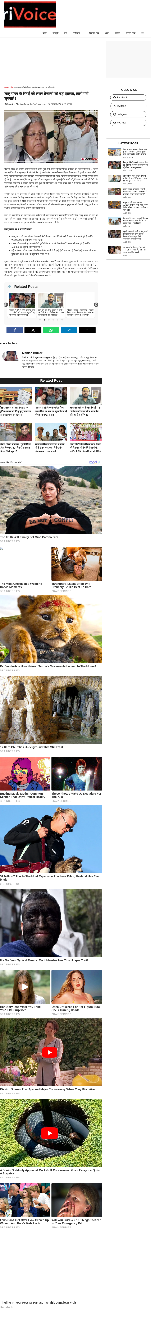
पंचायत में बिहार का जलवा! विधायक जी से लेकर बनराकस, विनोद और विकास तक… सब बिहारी (49, 447)
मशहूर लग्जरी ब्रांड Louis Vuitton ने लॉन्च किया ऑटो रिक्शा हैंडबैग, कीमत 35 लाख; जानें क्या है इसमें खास (135, 206)
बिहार (45, 33)
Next (96, 306)
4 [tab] (53, 319)
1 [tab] (39, 319)
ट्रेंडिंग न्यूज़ (131, 33)
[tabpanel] (22, 305)
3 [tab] (48, 319)
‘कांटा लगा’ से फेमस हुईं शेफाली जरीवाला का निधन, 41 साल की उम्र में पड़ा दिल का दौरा (134, 249)
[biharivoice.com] (30, 14)
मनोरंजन (76, 33)
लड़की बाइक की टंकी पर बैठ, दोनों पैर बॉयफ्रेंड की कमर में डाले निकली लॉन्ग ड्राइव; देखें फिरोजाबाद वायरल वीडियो (135, 235)
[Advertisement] (51, 61)
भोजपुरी (55, 33)
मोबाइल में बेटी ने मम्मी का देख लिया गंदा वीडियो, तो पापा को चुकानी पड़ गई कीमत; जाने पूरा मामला (51, 411)
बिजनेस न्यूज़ (94, 33)
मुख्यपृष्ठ (6, 87)
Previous (6, 305)
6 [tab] (62, 319)
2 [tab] (44, 319)
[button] (142, 33)
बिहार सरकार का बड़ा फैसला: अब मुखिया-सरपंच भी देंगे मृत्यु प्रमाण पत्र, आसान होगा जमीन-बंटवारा (16, 411)
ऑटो (107, 33)
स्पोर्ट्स (117, 33)
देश (65, 33)
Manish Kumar (32, 352)
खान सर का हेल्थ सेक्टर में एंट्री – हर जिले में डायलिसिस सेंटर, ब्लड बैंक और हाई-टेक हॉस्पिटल (85, 411)
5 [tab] (57, 319)
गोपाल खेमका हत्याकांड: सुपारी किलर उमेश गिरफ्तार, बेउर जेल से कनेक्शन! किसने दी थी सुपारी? (15, 447)
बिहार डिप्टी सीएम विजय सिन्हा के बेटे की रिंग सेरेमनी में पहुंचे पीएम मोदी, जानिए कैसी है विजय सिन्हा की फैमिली (85, 447)
